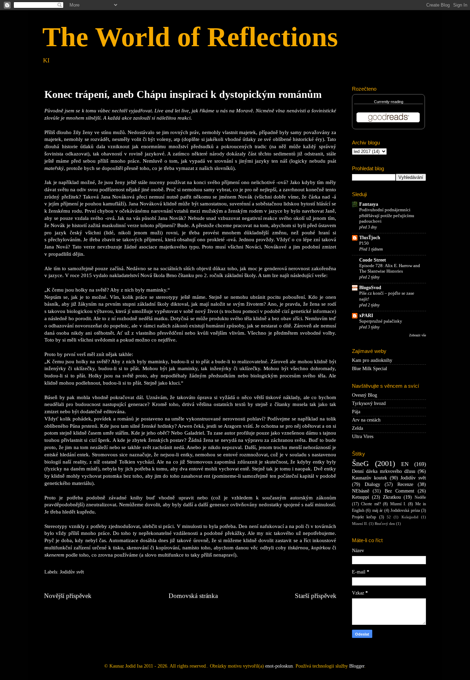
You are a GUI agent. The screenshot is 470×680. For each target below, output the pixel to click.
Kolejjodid (410, 517)
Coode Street (372, 260)
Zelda (357, 428)
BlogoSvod (370, 287)
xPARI (366, 315)
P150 (364, 243)
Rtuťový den (385, 523)
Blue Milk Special (369, 368)
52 (389, 517)
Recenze (405, 484)
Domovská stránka (193, 595)
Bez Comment (399, 491)
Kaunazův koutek (369, 477)
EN (405, 464)
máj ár (377, 510)
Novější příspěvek (68, 595)
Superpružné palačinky (380, 321)
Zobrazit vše (417, 335)
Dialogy (372, 484)
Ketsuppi (360, 497)
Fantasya (368, 204)
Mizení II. (360, 523)
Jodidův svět (72, 572)
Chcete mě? (371, 503)
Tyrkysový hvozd (369, 403)
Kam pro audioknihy (372, 360)
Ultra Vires (362, 436)
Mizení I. (398, 503)
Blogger (356, 666)
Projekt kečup (364, 517)
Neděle (420, 497)
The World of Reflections (190, 37)
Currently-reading (388, 102)
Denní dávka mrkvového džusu (383, 471)
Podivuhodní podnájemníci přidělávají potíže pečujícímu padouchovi (386, 215)
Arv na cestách (366, 420)
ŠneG (360, 463)
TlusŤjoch (369, 237)
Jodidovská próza (405, 510)
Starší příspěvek (316, 595)
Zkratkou (392, 497)
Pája (356, 411)
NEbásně (360, 491)
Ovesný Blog (364, 395)
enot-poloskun (279, 666)
